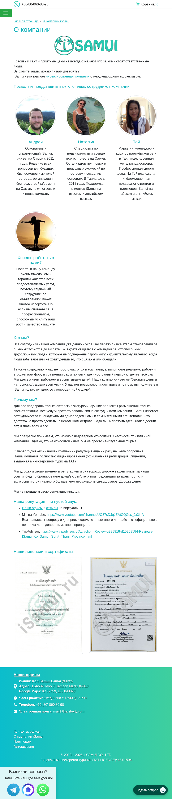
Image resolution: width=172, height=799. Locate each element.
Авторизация (24, 746)
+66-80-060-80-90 (35, 4)
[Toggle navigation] (6, 13)
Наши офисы (32, 508)
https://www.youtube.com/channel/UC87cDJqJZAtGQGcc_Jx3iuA (95, 514)
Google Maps (29, 691)
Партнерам (22, 741)
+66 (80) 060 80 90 (50, 704)
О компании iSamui (28, 736)
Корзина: (148, 4)
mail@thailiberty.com (68, 711)
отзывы (52, 508)
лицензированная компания (68, 76)
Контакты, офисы (27, 731)
